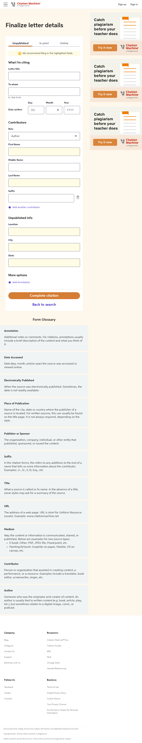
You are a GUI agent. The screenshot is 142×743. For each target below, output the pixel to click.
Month (49, 103)
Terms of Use (53, 687)
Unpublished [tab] (20, 43)
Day (30, 103)
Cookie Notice (53, 699)
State (11, 255)
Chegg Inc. (9, 646)
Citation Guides (54, 646)
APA (49, 652)
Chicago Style (53, 663)
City (10, 240)
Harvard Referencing (56, 669)
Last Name (14, 175)
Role (10, 129)
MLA (49, 657)
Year (66, 103)
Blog (6, 640)
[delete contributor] (78, 197)
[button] (54, 110)
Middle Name (15, 160)
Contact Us (9, 652)
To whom (13, 84)
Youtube (8, 699)
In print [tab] (44, 43)
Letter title (14, 69)
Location (13, 224)
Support (8, 657)
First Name (14, 144)
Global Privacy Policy (56, 693)
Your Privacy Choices (56, 704)
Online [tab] (64, 43)
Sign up (122, 4)
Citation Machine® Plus (57, 640)
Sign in (134, 4)
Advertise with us (12, 663)
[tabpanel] (44, 169)
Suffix (11, 191)
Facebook (8, 687)
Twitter (7, 693)
